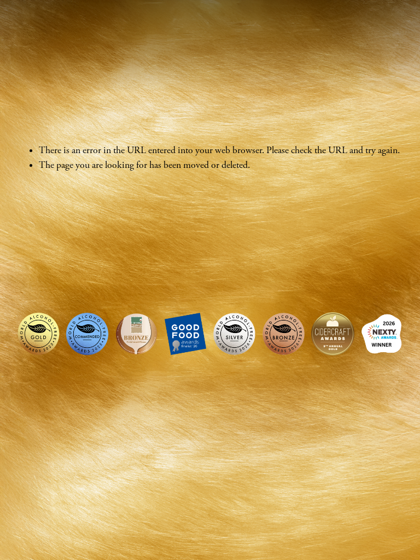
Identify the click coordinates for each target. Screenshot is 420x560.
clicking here (174, 190)
